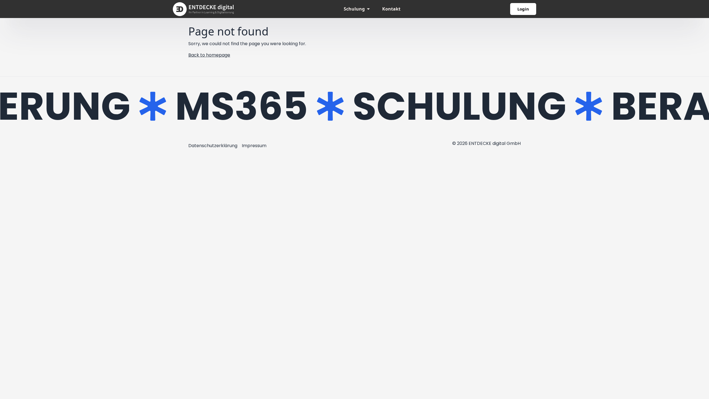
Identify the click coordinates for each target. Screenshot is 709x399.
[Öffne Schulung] (368, 9)
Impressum (254, 145)
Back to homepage (209, 55)
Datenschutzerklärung (212, 145)
